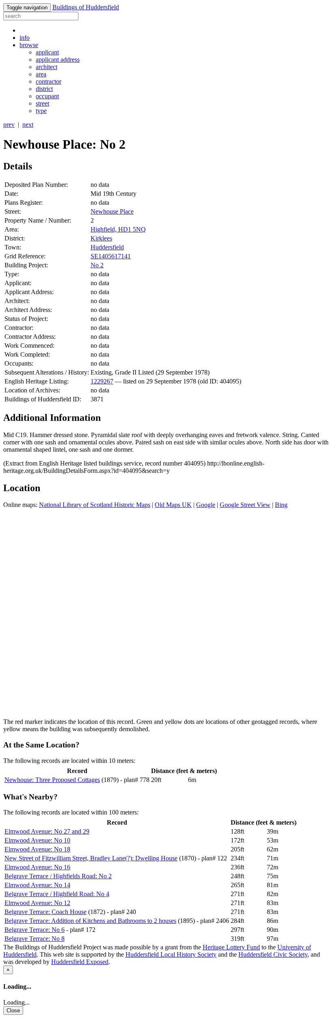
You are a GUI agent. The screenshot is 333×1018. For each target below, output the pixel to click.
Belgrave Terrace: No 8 (34, 938)
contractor (48, 81)
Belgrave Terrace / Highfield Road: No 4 (56, 893)
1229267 (102, 381)
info (24, 37)
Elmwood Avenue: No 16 (37, 867)
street (42, 103)
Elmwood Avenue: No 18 (37, 849)
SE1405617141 (111, 256)
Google (205, 504)
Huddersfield (107, 247)
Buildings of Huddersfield (85, 7)
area (41, 74)
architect (46, 66)
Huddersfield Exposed (79, 961)
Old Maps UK (173, 504)
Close (13, 1010)
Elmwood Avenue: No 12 (37, 902)
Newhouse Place (112, 211)
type (41, 110)
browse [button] (28, 44)
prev (9, 124)
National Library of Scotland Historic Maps (94, 504)
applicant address (58, 59)
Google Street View (245, 504)
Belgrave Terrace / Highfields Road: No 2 (58, 876)
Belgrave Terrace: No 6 (34, 929)
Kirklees (101, 238)
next (27, 124)
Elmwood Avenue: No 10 (37, 840)
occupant (47, 96)
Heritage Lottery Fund (231, 947)
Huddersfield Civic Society (272, 954)
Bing (281, 504)
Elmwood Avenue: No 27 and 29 (46, 831)
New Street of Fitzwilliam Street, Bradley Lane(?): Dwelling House (90, 858)
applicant (47, 52)
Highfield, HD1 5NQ (118, 229)
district (44, 88)
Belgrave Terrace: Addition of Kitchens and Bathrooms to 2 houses (90, 920)
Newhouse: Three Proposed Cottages (52, 779)
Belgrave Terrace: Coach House (45, 911)
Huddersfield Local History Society (170, 954)
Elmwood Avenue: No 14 (37, 885)
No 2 (97, 265)
